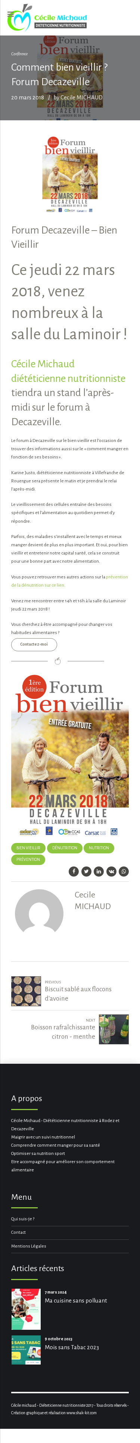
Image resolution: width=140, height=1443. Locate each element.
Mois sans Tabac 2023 (72, 1347)
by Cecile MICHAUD (78, 98)
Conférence (19, 54)
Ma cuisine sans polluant (76, 1300)
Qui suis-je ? (22, 1219)
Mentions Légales (28, 1246)
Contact (18, 1232)
